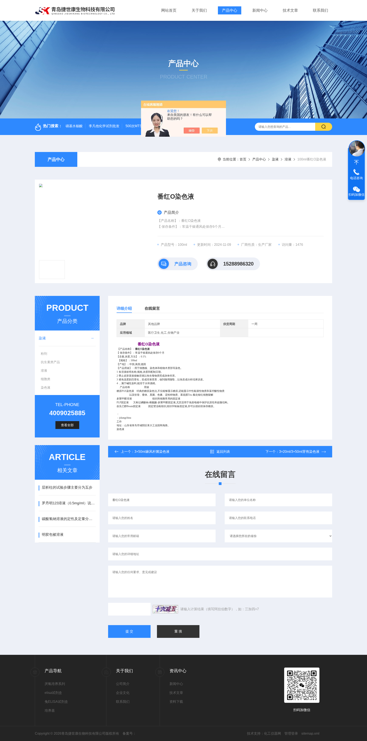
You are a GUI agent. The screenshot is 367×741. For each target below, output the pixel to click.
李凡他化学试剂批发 (104, 126)
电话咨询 (356, 178)
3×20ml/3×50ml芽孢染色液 (299, 451)
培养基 (50, 710)
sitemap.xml (310, 733)
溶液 (288, 159)
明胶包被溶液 (53, 535)
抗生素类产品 (50, 362)
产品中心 (229, 10)
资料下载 (176, 701)
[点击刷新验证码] (165, 609)
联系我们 (320, 10)
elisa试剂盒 (53, 693)
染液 (275, 159)
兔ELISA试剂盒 (56, 701)
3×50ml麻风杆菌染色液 (151, 451)
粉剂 (44, 353)
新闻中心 (260, 10)
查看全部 (67, 425)
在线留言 (152, 308)
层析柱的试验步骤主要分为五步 (67, 487)
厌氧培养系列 (55, 684)
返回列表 (223, 451)
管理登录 (291, 733)
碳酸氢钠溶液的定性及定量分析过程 (69, 519)
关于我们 (199, 10)
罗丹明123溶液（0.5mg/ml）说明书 (69, 503)
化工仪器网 (272, 733)
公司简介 (123, 684)
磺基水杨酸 (74, 126)
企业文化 (123, 693)
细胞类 (45, 379)
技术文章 (290, 10)
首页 (243, 159)
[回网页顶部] (356, 162)
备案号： (129, 733)
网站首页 (168, 10)
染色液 (45, 387)
